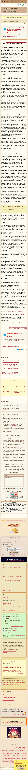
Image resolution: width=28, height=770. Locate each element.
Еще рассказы (6, 590)
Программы (25, 5)
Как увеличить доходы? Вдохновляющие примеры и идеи (13, 723)
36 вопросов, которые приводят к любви (12, 694)
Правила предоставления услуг (12, 507)
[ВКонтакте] (18, 349)
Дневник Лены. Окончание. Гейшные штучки (12, 567)
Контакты (20, 510)
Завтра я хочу (16, 618)
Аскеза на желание (18, 5)
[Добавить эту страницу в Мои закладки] (23, 4)
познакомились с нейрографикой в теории (16, 42)
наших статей (21, 635)
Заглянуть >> (15, 340)
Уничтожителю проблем (17, 626)
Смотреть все (16, 714)
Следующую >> (23, 714)
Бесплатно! (17, 503)
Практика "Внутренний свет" (9, 697)
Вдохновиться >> (7, 652)
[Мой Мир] (22, 349)
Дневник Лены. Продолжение (9, 571)
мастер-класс (12, 425)
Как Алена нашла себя (8, 584)
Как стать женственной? (8, 700)
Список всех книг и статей (9, 651)
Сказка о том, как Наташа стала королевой (12, 580)
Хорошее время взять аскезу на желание (14, 560)
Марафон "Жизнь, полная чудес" (11, 684)
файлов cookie (18, 763)
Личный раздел (18, 500)
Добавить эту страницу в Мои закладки (15, 520)
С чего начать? (8, 500)
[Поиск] (26, 4)
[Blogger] (24, 349)
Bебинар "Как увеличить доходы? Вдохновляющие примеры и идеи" (10, 361)
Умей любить (6, 597)
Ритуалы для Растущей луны (14, 559)
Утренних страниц (12, 628)
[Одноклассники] (20, 349)
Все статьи (7, 503)
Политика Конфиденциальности (12, 510)
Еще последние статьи (9, 610)
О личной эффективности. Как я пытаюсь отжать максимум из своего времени (10, 373)
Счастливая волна (7, 603)
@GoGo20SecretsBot (12, 36)
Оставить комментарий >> (7, 346)
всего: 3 (17, 346)
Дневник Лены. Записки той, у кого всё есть (12, 576)
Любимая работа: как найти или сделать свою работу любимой (9, 365)
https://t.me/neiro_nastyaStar (16, 311)
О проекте (13, 500)
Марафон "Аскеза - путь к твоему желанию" (14, 682)
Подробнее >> (16, 392)
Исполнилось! (11, 503)
